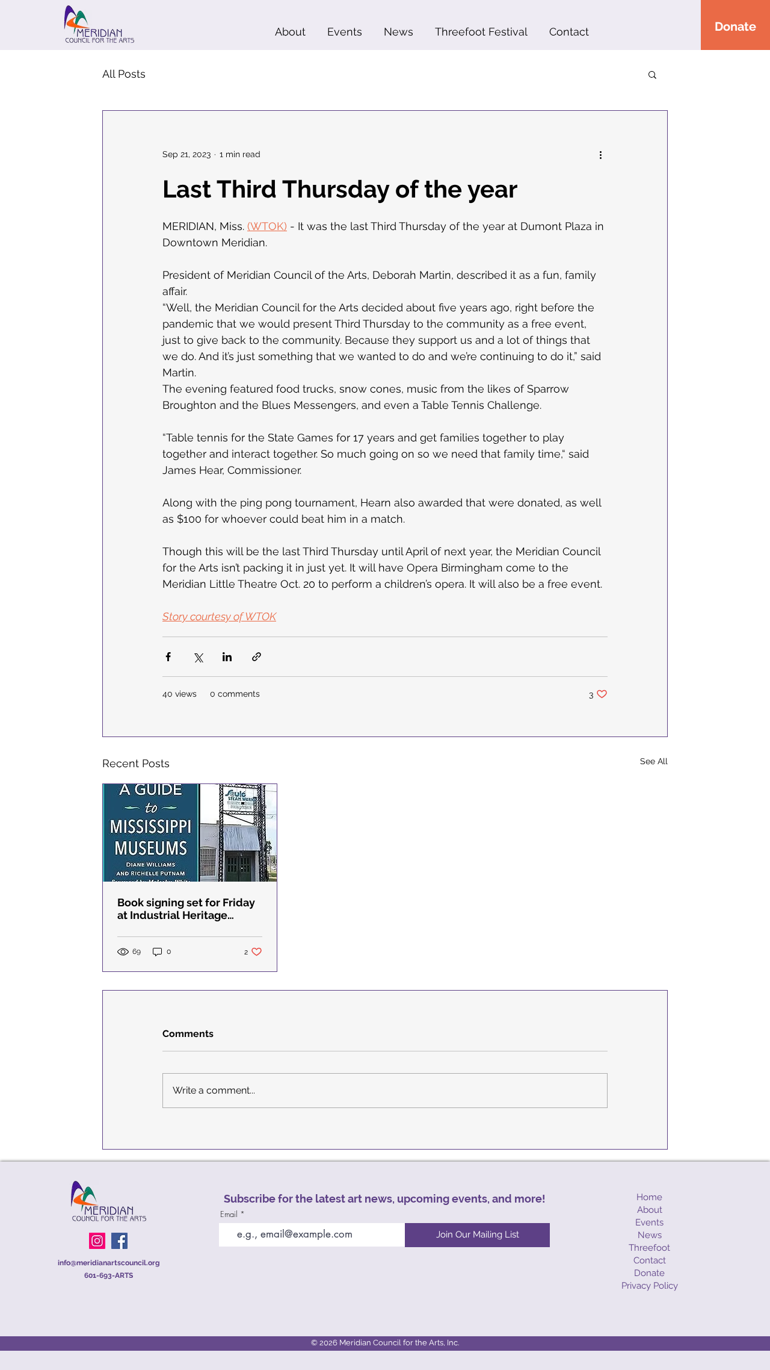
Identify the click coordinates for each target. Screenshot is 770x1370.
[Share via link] (256, 656)
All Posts (124, 73)
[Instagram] (97, 1241)
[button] (652, 74)
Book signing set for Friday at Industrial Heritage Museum (186, 908)
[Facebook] (119, 1241)
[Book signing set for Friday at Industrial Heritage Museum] (190, 833)
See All (654, 761)
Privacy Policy (649, 1285)
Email (229, 1214)
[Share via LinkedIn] (227, 656)
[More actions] (600, 154)
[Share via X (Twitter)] (197, 656)
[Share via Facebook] (168, 656)
